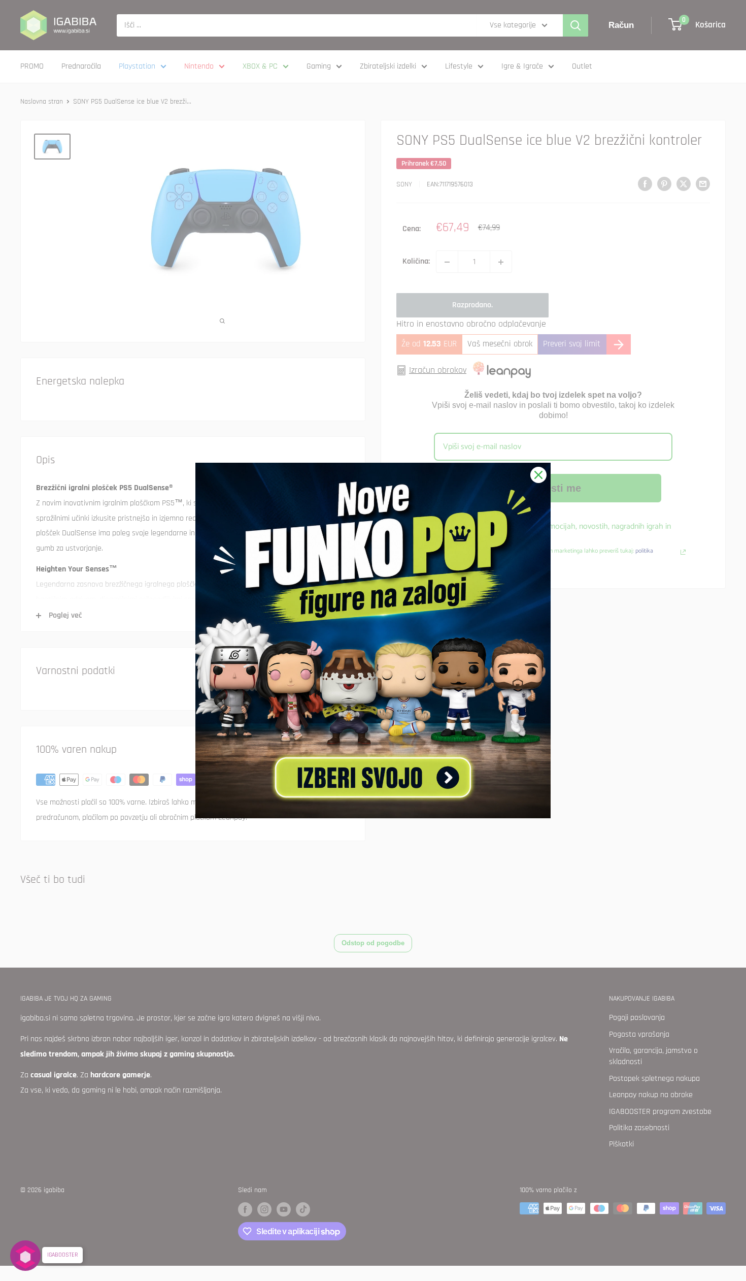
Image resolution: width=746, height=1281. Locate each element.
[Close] (538, 475)
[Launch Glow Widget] (25, 1255)
